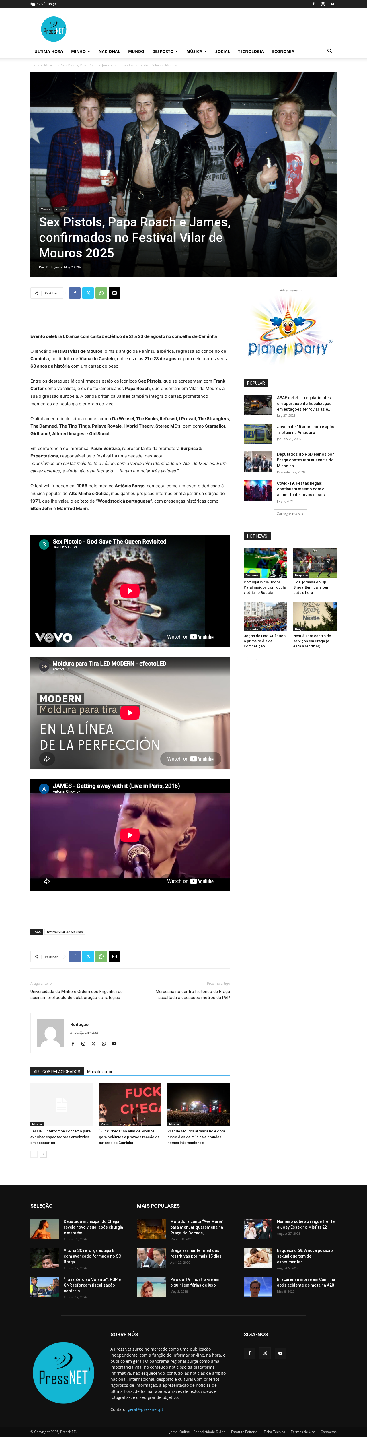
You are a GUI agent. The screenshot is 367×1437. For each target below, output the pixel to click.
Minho (78, 51)
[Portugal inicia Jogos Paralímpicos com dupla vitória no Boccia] (265, 563)
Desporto (162, 51)
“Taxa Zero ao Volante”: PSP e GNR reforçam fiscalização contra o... (92, 1285)
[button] (330, 52)
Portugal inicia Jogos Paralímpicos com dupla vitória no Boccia (265, 587)
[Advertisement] (130, 318)
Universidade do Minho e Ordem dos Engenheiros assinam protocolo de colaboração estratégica (76, 994)
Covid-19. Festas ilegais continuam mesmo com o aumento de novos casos (301, 489)
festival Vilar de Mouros (65, 932)
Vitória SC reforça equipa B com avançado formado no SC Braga (92, 1256)
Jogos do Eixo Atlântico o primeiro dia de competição (265, 641)
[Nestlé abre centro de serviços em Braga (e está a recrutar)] (315, 616)
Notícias (61, 209)
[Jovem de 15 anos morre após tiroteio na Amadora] (258, 434)
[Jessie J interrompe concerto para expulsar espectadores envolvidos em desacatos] (61, 1104)
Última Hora (48, 51)
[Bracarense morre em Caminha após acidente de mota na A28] (258, 1287)
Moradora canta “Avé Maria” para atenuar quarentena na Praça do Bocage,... (197, 1227)
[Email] (114, 293)
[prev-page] (34, 1154)
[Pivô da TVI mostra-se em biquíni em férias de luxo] (151, 1287)
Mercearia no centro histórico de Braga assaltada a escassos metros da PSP (193, 994)
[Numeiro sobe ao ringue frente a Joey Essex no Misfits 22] (258, 1229)
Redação (52, 267)
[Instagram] (323, 4)
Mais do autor (99, 1071)
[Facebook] (313, 4)
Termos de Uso (303, 1431)
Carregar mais (288, 513)
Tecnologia (251, 51)
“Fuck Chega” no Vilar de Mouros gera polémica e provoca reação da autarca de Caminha (129, 1137)
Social (222, 51)
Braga (299, 629)
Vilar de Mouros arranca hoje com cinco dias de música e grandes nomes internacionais (196, 1137)
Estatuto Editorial (244, 1431)
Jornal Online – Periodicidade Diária (197, 1431)
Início (34, 65)
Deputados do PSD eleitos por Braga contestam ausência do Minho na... (305, 460)
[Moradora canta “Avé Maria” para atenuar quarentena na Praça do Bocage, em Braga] (151, 1229)
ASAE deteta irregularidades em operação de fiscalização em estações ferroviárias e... (304, 403)
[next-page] (43, 1154)
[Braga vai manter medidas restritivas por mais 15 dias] (151, 1258)
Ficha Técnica (274, 1431)
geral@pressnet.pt (145, 1409)
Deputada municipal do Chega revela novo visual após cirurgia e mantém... (93, 1227)
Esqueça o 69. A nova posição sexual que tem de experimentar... (305, 1256)
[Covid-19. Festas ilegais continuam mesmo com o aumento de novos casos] (258, 490)
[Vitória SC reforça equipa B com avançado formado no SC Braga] (44, 1258)
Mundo (136, 51)
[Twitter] (88, 293)
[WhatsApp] (101, 293)
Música (194, 51)
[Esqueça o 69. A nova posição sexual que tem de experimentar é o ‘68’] (258, 1258)
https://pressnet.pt (84, 1033)
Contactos (329, 1431)
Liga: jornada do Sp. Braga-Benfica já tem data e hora (311, 587)
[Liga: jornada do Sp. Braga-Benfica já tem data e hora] (315, 563)
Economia (283, 51)
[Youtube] (332, 4)
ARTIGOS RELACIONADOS (57, 1071)
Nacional (109, 51)
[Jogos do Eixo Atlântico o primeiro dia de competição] (265, 616)
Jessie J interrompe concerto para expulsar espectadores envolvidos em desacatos (60, 1137)
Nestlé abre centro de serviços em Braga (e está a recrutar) (312, 641)
